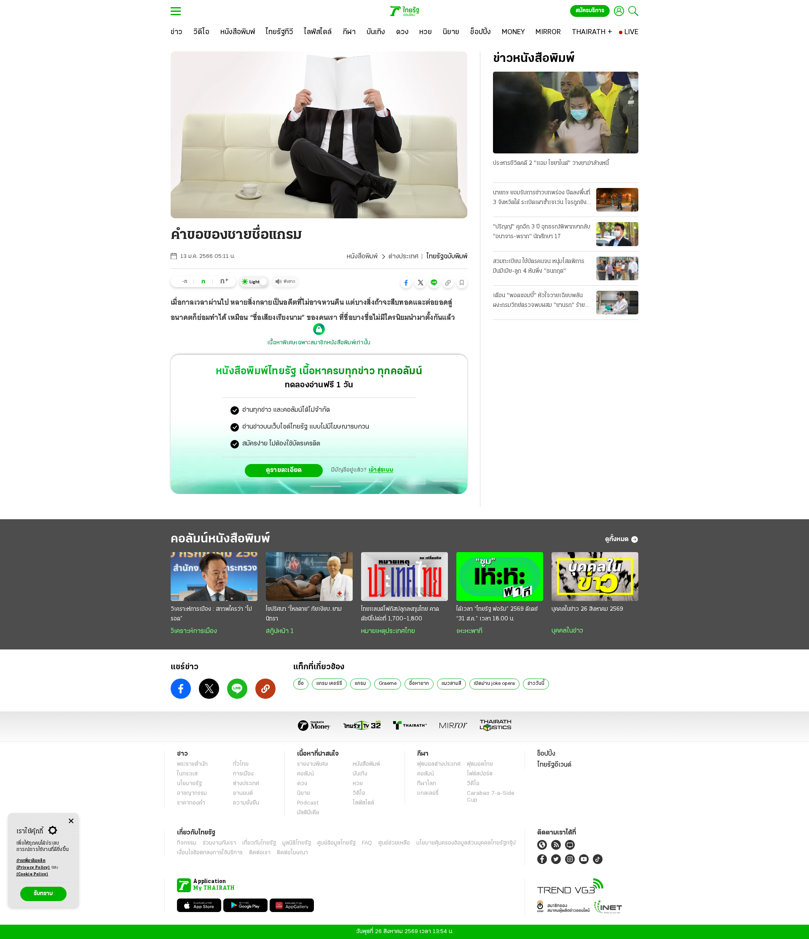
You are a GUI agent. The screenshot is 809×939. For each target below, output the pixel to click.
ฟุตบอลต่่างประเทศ (439, 764)
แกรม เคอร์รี (329, 683)
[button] (406, 282)
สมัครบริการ (590, 11)
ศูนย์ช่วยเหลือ (394, 843)
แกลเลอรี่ (428, 793)
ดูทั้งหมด (617, 539)
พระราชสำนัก (192, 764)
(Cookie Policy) (32, 874)
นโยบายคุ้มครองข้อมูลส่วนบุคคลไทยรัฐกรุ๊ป (466, 843)
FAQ (367, 843)
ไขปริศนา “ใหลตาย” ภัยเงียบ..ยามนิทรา (304, 614)
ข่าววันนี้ (536, 683)
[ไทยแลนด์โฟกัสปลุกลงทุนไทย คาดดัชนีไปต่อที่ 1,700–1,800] (404, 576)
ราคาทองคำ (191, 803)
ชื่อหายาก (419, 683)
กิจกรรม (186, 843)
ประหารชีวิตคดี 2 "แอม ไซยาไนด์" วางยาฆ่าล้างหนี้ (551, 163)
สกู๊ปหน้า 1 (280, 631)
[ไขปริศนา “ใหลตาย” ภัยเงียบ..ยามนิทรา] (309, 576)
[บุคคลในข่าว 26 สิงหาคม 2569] (595, 576)
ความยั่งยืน (246, 803)
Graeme (387, 683)
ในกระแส (187, 774)
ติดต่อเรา (260, 853)
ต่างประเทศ (403, 256)
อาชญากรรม (192, 793)
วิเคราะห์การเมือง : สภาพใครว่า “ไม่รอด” (211, 614)
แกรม (360, 683)
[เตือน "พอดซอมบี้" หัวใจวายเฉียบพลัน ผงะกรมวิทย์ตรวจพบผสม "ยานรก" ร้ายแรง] (617, 302)
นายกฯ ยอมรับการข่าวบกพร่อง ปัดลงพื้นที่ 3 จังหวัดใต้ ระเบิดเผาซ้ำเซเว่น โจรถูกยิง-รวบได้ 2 (541, 198)
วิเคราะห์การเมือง (194, 631)
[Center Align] (71, 821)
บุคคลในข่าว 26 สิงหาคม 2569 (587, 609)
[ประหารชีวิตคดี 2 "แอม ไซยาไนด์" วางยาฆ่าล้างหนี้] (565, 112)
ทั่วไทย (241, 764)
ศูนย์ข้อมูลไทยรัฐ (336, 843)
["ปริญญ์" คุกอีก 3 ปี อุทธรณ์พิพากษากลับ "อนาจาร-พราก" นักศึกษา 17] (617, 234)
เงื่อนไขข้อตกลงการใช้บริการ (210, 853)
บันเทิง (360, 774)
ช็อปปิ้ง (546, 754)
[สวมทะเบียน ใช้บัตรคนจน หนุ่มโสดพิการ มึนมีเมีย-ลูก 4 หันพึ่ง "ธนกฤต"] (617, 268)
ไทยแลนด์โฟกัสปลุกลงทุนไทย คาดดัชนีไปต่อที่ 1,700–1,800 (400, 614)
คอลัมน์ (305, 774)
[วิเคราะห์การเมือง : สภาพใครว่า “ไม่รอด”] (214, 576)
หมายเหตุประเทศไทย (388, 631)
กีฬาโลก (426, 784)
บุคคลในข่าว (567, 631)
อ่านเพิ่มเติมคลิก (33, 864)
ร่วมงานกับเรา (219, 843)
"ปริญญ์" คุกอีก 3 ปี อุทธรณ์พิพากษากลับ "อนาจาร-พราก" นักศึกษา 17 (541, 232)
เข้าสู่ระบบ (381, 470)
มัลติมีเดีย (308, 813)
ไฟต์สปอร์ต (480, 774)
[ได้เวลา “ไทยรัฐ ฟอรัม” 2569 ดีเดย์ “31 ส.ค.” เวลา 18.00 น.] (499, 576)
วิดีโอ (359, 793)
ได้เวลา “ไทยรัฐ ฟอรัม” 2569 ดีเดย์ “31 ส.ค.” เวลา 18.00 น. (497, 614)
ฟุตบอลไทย (480, 764)
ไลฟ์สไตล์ (363, 803)
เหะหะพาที (469, 631)
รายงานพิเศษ (312, 764)
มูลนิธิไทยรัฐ (296, 843)
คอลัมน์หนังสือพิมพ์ (220, 539)
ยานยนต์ (243, 793)
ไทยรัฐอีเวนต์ (554, 765)
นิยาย (303, 793)
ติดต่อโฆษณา (292, 853)
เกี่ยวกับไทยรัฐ (259, 843)
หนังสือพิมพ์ (362, 256)
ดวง (302, 784)
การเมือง (243, 774)
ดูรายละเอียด (284, 470)
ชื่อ (301, 683)
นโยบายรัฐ (189, 784)
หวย (358, 784)
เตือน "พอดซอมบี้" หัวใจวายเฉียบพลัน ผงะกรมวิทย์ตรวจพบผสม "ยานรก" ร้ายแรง (539, 301)
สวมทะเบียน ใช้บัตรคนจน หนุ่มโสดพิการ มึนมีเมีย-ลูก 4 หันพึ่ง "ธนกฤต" (538, 266)
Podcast (308, 803)
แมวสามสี (451, 683)
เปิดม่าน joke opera (494, 683)
